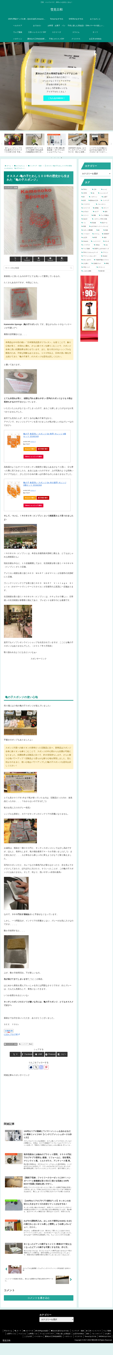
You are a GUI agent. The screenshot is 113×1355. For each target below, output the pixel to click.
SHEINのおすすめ (105, 1336)
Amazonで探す (30, 449)
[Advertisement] (38, 675)
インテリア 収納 (11, 1044)
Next (111, 144)
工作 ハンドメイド (94, 1331)
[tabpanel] (14, 143)
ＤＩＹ (18, 1331)
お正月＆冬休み (78, 1333)
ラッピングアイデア (47, 1333)
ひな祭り (108, 1333)
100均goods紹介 (43, 1331)
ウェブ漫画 (107, 1331)
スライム (9, 1331)
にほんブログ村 (11, 1034)
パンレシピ (22, 1333)
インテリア (24, 1044)
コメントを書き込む (38, 1298)
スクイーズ (29, 1331)
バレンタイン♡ (97, 1333)
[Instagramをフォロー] (41, 1067)
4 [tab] (61, 158)
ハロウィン (68, 1336)
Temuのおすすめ (90, 1336)
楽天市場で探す (43, 449)
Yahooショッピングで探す (33, 456)
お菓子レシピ (11, 1333)
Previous (2, 144)
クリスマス (78, 1336)
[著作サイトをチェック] (31, 1067)
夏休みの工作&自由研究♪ (53, 1336)
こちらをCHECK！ (56, 98)
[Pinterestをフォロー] (46, 1067)
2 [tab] (55, 158)
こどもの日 (28, 1336)
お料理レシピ (33, 1333)
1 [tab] (51, 158)
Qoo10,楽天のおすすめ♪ (60, 1331)
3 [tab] (58, 158)
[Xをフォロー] (36, 1067)
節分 (87, 1333)
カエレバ (33, 441)
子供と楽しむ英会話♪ (63, 1333)
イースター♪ (38, 1336)
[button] (62, 259)
